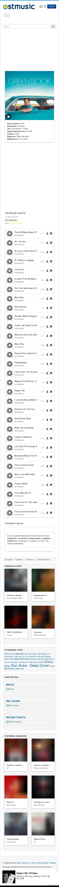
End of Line (9, 653)
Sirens (49, 662)
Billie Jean (20, 668)
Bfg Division (9, 668)
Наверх (53, 862)
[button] (51, 233)
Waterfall (19, 653)
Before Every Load (32, 659)
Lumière (41, 662)
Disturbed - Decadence (19, 662)
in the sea (40, 656)
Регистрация (42, 862)
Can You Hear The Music (35, 653)
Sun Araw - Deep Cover (30, 665)
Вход (33, 862)
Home (52, 666)
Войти (51, 6)
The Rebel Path (16, 658)
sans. (7, 665)
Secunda (32, 656)
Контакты (26, 862)
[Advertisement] (29, 176)
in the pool (32, 662)
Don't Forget (45, 659)
